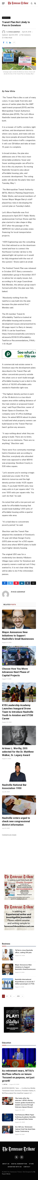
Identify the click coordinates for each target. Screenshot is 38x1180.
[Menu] (3, 3)
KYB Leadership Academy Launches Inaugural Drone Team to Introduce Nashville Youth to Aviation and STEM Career (17, 712)
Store (31, 1163)
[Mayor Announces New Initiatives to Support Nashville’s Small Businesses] (19, 619)
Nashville (6, 17)
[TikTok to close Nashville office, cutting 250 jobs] (7, 954)
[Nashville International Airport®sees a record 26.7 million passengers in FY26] (7, 983)
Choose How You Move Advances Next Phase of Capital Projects (15, 672)
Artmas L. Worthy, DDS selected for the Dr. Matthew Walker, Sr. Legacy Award (18, 751)
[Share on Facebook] (3, 42)
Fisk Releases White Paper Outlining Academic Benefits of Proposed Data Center (25, 1117)
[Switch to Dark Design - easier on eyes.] (31, 3)
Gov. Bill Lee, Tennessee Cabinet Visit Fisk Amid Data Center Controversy (25, 1129)
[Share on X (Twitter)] (6, 42)
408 (18, 996)
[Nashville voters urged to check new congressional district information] (19, 805)
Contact (27, 1166)
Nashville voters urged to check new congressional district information (16, 821)
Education (6, 1066)
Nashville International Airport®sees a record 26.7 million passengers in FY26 (25, 982)
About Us (5, 1163)
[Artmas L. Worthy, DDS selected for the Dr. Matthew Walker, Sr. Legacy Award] (19, 735)
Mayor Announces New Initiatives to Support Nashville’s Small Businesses (18, 635)
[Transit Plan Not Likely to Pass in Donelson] (19, 58)
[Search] (35, 3)
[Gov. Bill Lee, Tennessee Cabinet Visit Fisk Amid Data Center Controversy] (7, 1129)
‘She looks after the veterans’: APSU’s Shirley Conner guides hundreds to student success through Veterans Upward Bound (25, 1102)
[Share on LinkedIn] (10, 42)
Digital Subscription (19, 1163)
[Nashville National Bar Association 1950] (19, 772)
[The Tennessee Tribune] (18, 3)
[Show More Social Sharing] (14, 42)
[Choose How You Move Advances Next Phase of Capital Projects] (19, 655)
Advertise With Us (14, 1166)
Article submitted (14, 32)
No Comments (26, 35)
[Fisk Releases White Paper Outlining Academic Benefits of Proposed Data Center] (7, 1117)
